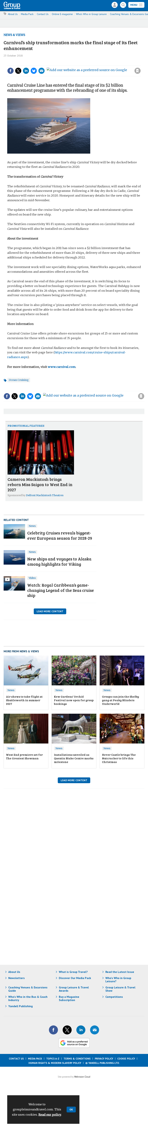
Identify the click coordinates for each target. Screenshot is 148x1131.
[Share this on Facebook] (10, 71)
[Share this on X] (18, 71)
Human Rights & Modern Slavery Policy (55, 1063)
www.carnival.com (61, 367)
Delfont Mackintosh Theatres (45, 495)
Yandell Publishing (20, 1006)
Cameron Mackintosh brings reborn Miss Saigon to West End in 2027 (40, 484)
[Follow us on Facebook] (53, 1030)
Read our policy (49, 1114)
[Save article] (137, 71)
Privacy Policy (104, 1058)
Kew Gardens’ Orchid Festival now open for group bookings (74, 700)
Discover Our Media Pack (75, 978)
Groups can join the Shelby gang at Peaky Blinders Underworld (120, 700)
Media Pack (27, 14)
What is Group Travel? (73, 972)
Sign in (88, 63)
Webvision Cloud (82, 1076)
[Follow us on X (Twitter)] (67, 1030)
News (32, 526)
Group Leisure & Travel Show (120, 989)
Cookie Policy (126, 1058)
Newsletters (16, 978)
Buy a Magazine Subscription (69, 998)
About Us (13, 14)
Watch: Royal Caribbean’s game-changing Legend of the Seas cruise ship (60, 590)
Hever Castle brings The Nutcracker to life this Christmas (119, 758)
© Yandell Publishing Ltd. (102, 1063)
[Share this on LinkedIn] (26, 71)
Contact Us (43, 14)
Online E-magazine (62, 14)
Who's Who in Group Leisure (91, 14)
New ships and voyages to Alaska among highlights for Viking (59, 561)
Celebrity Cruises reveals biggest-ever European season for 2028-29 (59, 535)
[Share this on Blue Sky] (34, 71)
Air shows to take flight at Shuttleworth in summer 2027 (24, 700)
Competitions (114, 997)
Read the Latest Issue (119, 972)
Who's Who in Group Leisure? (118, 979)
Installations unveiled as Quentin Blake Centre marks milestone (73, 758)
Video (32, 578)
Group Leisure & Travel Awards (74, 989)
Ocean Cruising (19, 380)
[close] (140, 63)
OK (71, 1109)
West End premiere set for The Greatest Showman (24, 756)
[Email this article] (41, 71)
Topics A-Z (52, 1058)
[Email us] (94, 1030)
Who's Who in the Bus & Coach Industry (27, 998)
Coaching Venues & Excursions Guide (27, 989)
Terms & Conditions (77, 1058)
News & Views (14, 35)
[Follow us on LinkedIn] (81, 1030)
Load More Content (50, 611)
